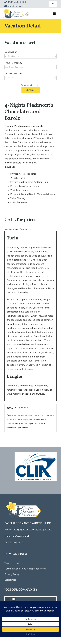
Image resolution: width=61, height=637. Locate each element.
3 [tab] (21, 494)
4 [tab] (26, 494)
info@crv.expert (16, 6)
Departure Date (13, 73)
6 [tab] (34, 494)
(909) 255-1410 (16, 2)
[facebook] (7, 599)
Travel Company (13, 62)
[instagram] (13, 599)
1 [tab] (12, 494)
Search (30, 90)
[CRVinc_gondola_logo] (15, 9)
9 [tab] (48, 494)
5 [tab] (30, 494)
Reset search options (30, 85)
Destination (10, 52)
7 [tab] (39, 494)
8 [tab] (43, 494)
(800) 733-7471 (44, 529)
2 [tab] (17, 494)
